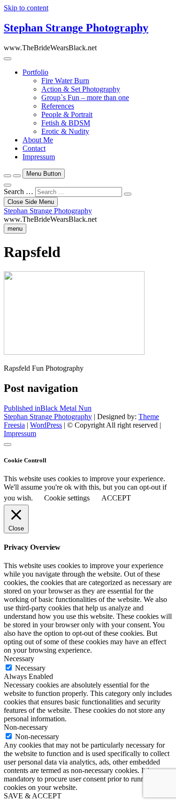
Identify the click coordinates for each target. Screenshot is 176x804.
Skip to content (26, 8)
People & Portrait (66, 114)
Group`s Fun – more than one (85, 97)
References (57, 106)
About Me (38, 140)
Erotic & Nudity (65, 131)
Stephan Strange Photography (76, 28)
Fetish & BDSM (65, 123)
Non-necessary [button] (26, 727)
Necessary (30, 668)
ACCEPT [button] (116, 498)
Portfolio (35, 72)
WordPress (46, 425)
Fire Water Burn (65, 81)
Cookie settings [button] (67, 498)
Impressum (39, 157)
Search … (18, 191)
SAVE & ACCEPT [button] (32, 796)
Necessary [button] (19, 659)
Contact (34, 148)
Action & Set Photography (80, 89)
